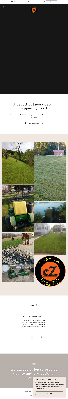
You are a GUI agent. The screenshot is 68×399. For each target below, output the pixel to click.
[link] (34, 7)
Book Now (34, 337)
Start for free (51, 1)
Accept (49, 393)
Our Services (34, 123)
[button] (7, 7)
